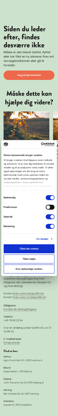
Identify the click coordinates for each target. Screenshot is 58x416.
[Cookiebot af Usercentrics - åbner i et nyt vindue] (41, 144)
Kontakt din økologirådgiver (20, 309)
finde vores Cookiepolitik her (29, 297)
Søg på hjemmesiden (29, 75)
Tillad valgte (29, 259)
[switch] (50, 207)
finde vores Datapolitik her (28, 293)
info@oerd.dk (12, 342)
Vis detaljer (42, 239)
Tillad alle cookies (29, 248)
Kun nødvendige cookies (29, 269)
